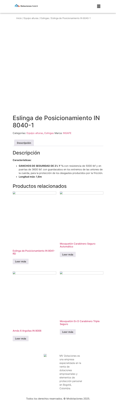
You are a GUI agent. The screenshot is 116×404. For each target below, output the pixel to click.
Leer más (20, 261)
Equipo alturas (31, 18)
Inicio (19, 18)
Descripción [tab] (24, 142)
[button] (99, 6)
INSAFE (67, 133)
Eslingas (44, 18)
